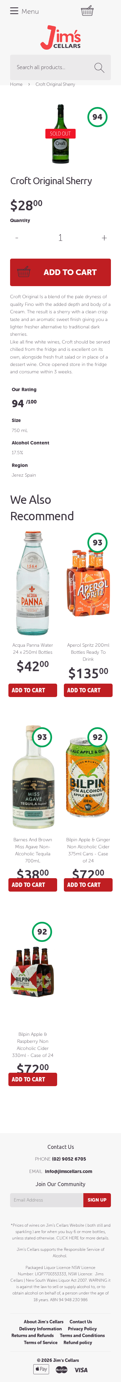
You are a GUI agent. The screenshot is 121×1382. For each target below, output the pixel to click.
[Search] (101, 67)
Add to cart (28, 690)
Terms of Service (40, 1342)
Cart (95, 11)
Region (20, 465)
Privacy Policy (82, 1328)
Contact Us (81, 1321)
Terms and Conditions (82, 1335)
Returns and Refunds (32, 1335)
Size (16, 420)
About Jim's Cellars (44, 1321)
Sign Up (97, 1200)
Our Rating (24, 389)
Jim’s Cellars (66, 1360)
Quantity (20, 220)
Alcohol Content (30, 443)
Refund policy (78, 1342)
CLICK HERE (67, 1238)
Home (16, 84)
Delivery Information (40, 1328)
